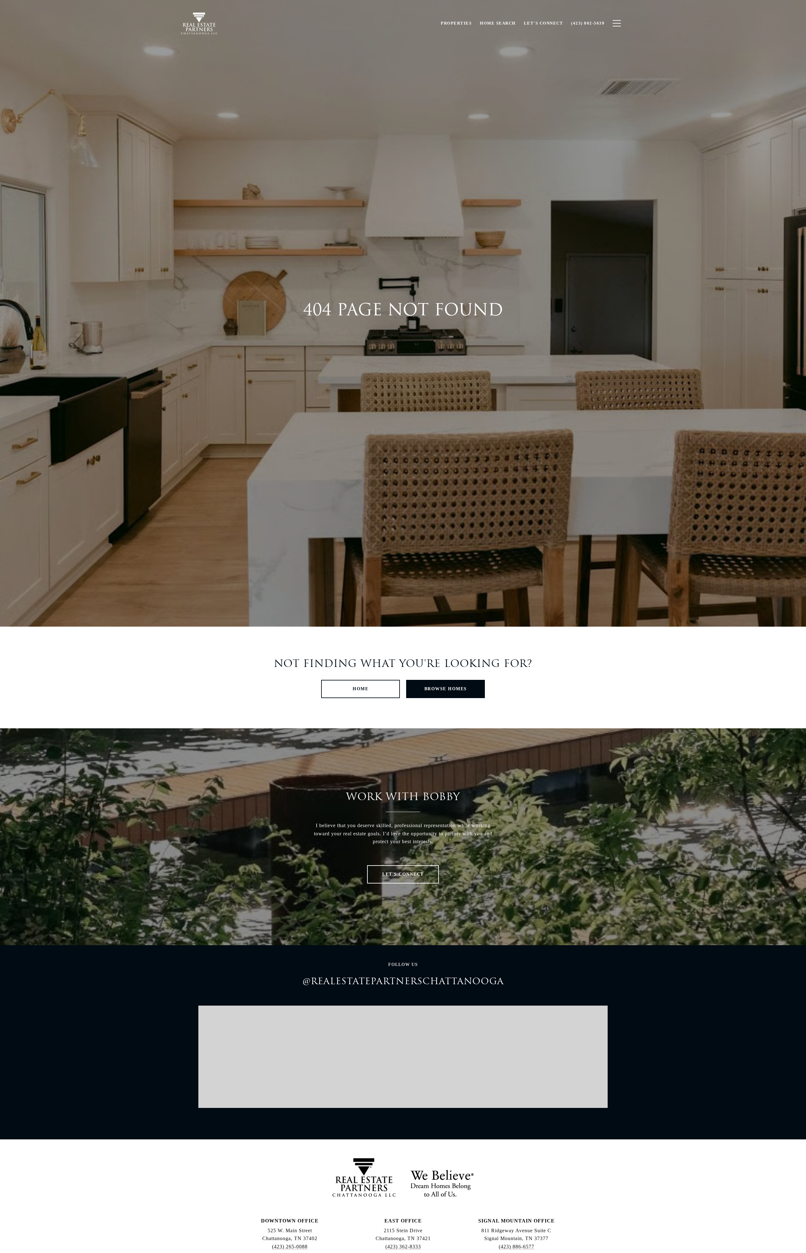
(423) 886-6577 (516, 1246)
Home (360, 688)
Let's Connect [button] (403, 874)
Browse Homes (445, 688)
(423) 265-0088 (290, 1246)
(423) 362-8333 (403, 1246)
